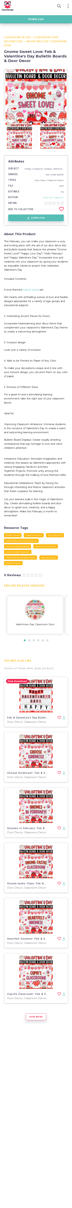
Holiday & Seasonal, (34, 169)
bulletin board (31, 289)
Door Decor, (41, 180)
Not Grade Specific (55, 174)
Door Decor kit (55, 535)
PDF (61, 186)
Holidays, (48, 169)
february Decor (48, 557)
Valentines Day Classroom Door (35, 624)
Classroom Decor (17, 37)
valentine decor (13, 563)
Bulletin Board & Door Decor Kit (21, 541)
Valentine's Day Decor (45, 546)
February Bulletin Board (17, 546)
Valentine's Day (60, 169)
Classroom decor (33, 535)
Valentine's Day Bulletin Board (20, 557)
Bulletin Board (13, 535)
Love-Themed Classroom (18, 552)
